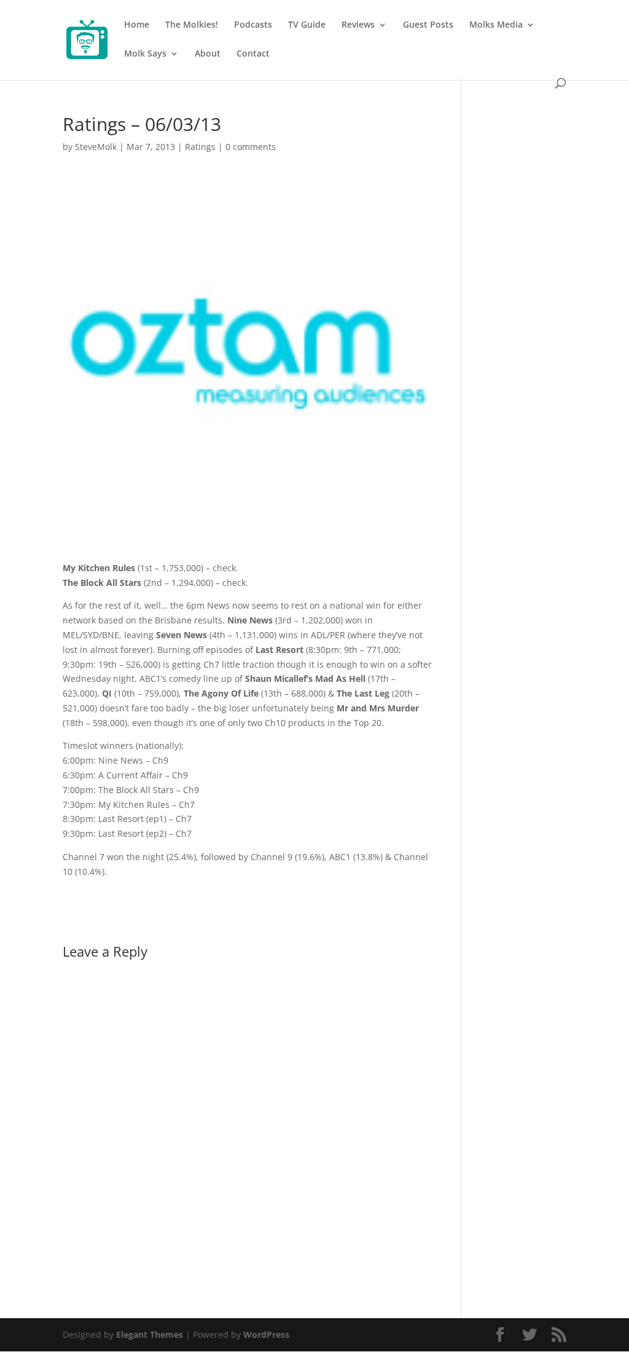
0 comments (250, 146)
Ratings (200, 146)
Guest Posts (428, 25)
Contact (253, 54)
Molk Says (145, 54)
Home (136, 25)
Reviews (358, 25)
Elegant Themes (149, 1334)
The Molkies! (191, 25)
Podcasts (253, 25)
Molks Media (496, 25)
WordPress (266, 1334)
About (208, 54)
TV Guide (307, 25)
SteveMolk (96, 146)
